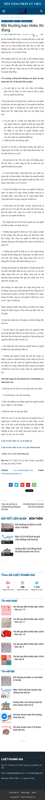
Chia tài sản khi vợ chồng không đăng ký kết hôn (10, 507)
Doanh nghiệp (25, 792)
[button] (41, 11)
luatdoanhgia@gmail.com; (16, 773)
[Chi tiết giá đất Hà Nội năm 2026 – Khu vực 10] (6, 633)
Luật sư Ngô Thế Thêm (12, 34)
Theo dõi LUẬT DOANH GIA (18, 575)
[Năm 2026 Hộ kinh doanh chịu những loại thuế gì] (7, 539)
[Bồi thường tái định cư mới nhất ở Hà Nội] (7, 527)
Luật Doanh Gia (14, 792)
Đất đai (34, 792)
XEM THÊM (36, 518)
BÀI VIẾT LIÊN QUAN (13, 518)
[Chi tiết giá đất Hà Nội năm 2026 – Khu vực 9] (6, 648)
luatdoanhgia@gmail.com (11, 473)
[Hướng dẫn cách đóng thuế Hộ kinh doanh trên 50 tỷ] (7, 551)
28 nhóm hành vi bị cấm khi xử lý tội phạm (33, 505)
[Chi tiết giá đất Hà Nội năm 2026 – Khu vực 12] (6, 610)
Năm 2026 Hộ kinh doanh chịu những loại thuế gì (27, 538)
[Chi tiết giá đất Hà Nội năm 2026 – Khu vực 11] (6, 623)
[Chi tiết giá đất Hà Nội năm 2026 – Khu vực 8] (6, 660)
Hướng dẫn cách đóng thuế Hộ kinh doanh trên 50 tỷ (28, 550)
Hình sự (17, 21)
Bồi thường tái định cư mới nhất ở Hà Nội (28, 526)
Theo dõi (8, 581)
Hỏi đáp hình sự (27, 21)
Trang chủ (4, 17)
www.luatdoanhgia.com (23, 470)
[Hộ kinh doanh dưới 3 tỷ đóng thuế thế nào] (6, 731)
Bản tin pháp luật (17, 17)
